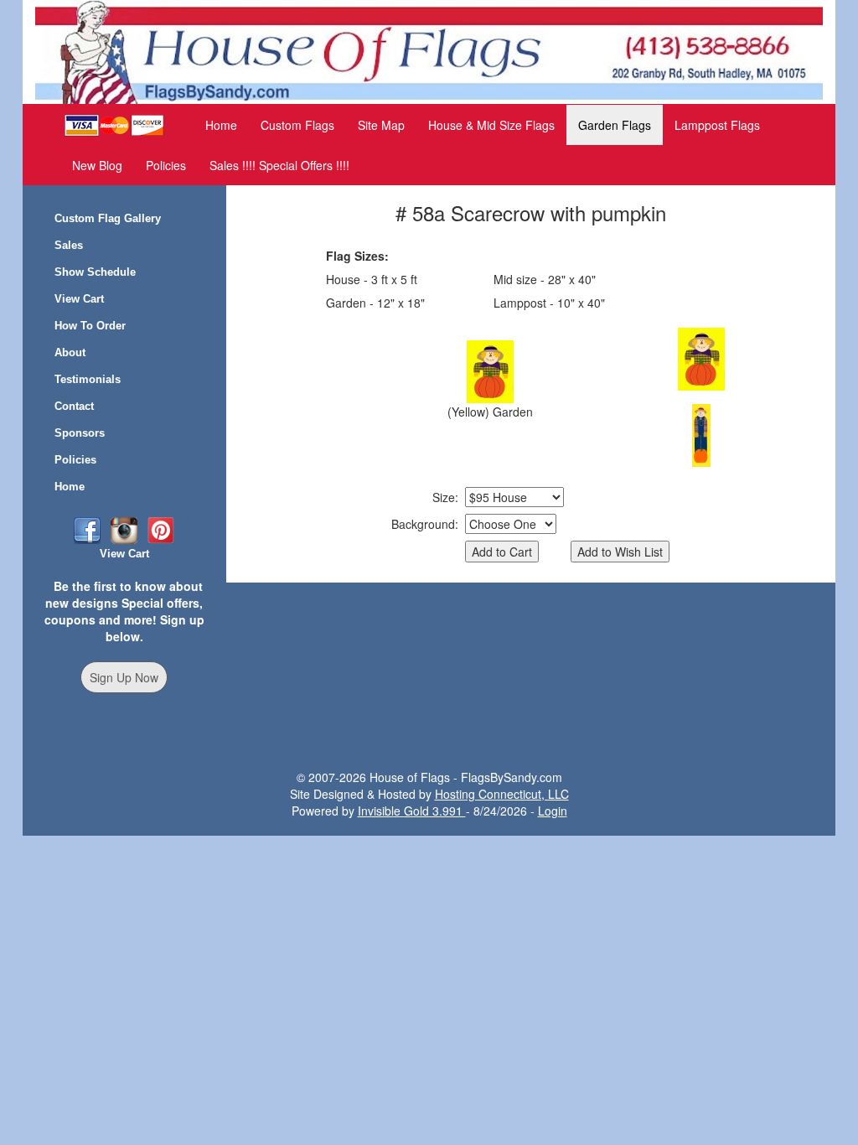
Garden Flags (614, 125)
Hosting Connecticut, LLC (502, 793)
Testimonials (87, 379)
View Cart (79, 299)
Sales (68, 245)
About (69, 352)
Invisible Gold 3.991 (412, 810)
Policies (166, 165)
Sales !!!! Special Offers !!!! (279, 165)
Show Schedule (95, 272)
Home (221, 125)
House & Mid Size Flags (491, 125)
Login (552, 810)
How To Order (90, 325)
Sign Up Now (124, 677)
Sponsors (79, 433)
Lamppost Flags (717, 125)
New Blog (97, 165)
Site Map (381, 125)
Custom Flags (297, 125)
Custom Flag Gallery (107, 218)
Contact (74, 406)
